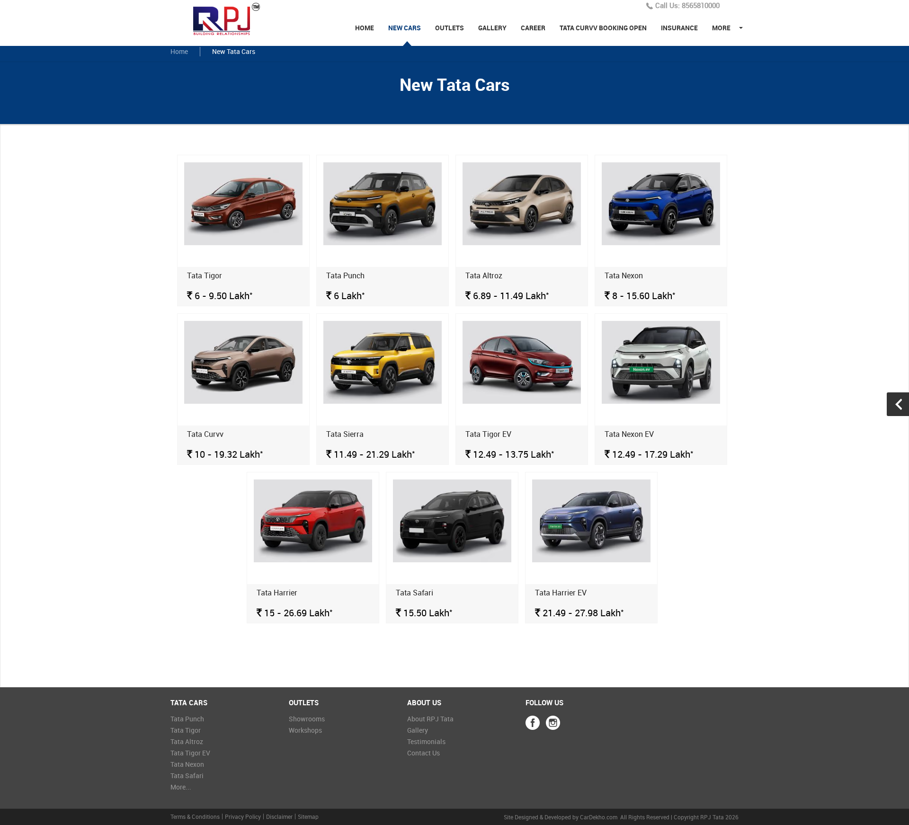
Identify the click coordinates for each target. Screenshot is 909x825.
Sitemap (308, 816)
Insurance (679, 27)
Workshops (305, 730)
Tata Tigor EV (488, 434)
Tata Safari (414, 592)
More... (180, 786)
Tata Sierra (345, 434)
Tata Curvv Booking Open (603, 27)
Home (364, 27)
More (721, 27)
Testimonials (426, 741)
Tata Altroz (483, 275)
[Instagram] (553, 723)
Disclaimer (279, 816)
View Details (243, 179)
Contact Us (423, 752)
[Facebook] (533, 723)
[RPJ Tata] (231, 18)
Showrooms (307, 718)
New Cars (404, 27)
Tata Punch (345, 275)
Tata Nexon (624, 275)
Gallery (492, 27)
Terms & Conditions (195, 816)
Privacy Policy (243, 816)
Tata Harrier (277, 592)
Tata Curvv (205, 434)
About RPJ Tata (430, 718)
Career (533, 27)
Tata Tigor (204, 275)
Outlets (449, 27)
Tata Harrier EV (561, 592)
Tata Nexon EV (629, 434)
